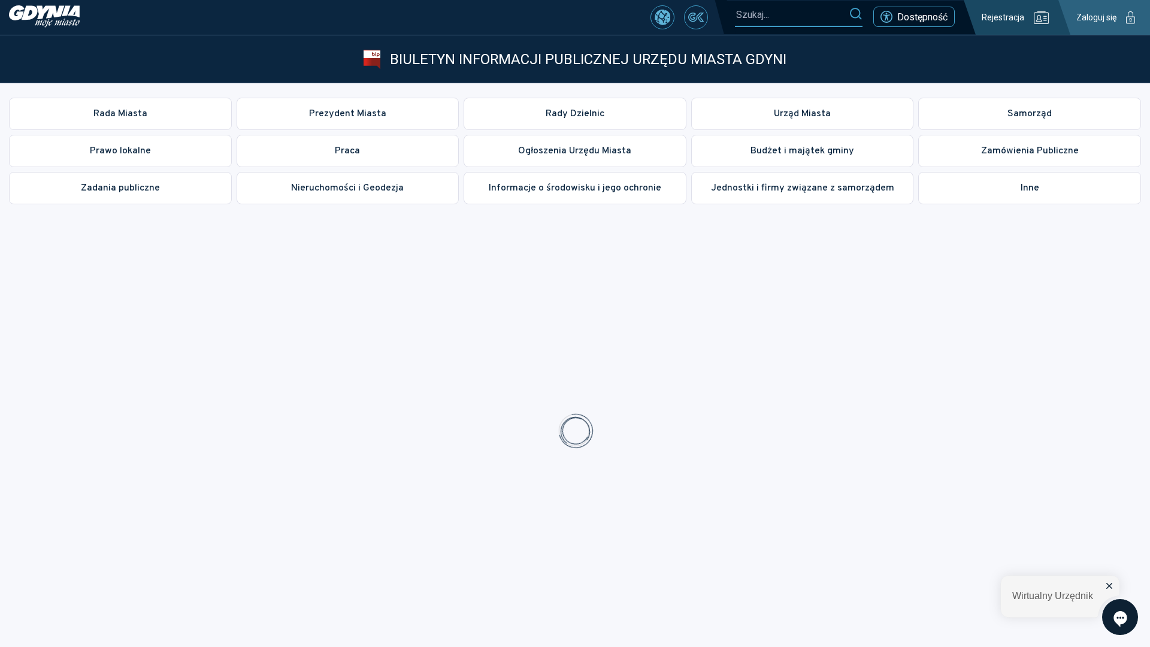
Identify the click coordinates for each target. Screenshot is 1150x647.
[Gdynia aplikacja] (696, 17)
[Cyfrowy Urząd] (662, 17)
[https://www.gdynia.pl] (44, 17)
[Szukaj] (855, 14)
